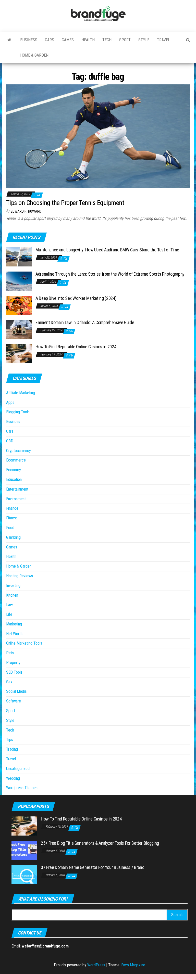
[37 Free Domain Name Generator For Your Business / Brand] (24, 874)
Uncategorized (18, 768)
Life (9, 614)
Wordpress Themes (22, 787)
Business (28, 39)
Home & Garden (34, 55)
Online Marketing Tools (24, 643)
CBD (9, 441)
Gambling (13, 537)
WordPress (96, 965)
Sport (125, 39)
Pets (10, 652)
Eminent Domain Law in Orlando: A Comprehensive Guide (84, 322)
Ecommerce (16, 460)
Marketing (14, 624)
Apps (10, 402)
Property (13, 662)
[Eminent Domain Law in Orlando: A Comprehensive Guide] (19, 329)
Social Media (16, 691)
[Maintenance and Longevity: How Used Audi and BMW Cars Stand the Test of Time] (19, 256)
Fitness (12, 518)
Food (10, 527)
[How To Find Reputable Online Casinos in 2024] (19, 353)
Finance (12, 508)
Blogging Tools (18, 411)
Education (14, 479)
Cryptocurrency (18, 450)
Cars (49, 39)
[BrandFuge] (9, 40)
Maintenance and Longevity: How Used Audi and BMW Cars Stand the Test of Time (107, 249)
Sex (9, 682)
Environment (16, 498)
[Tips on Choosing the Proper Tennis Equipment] (98, 135)
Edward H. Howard (26, 211)
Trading (12, 749)
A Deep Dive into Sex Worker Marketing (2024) (75, 298)
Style (143, 39)
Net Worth (14, 633)
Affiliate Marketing (20, 392)
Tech (107, 39)
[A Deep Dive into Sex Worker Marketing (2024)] (19, 305)
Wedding (13, 778)
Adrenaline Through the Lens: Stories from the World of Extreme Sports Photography (110, 274)
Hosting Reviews (19, 575)
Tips (9, 739)
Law (9, 604)
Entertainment (17, 489)
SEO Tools (14, 672)
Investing (13, 585)
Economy (13, 469)
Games (68, 39)
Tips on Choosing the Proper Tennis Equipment (65, 203)
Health (88, 39)
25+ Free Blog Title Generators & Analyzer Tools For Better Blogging (100, 843)
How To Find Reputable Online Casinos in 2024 (75, 346)
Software (13, 701)
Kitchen (12, 595)
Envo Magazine (133, 965)
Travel (163, 39)
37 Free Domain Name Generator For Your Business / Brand (92, 867)
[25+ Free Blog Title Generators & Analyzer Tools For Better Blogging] (24, 850)
